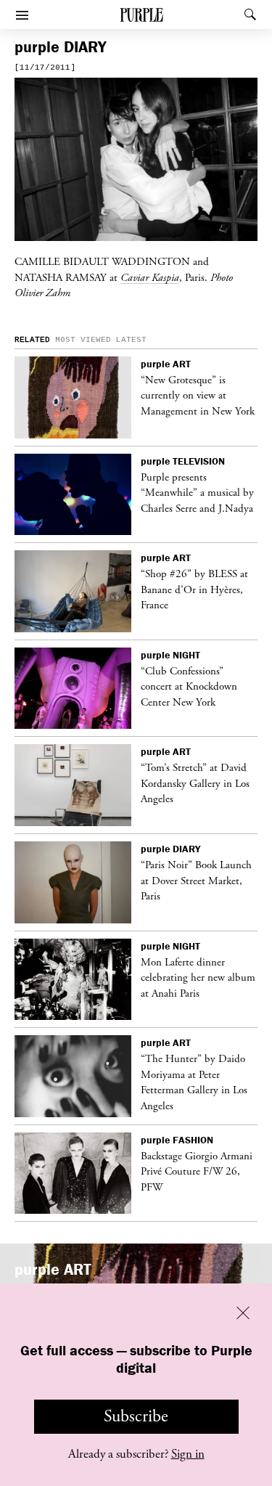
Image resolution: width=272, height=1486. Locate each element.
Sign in (188, 1454)
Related (32, 339)
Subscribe (136, 1416)
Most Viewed (83, 339)
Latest (131, 339)
